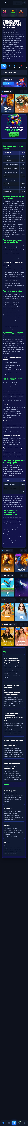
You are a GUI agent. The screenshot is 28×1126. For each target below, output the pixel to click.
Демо (21, 570)
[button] (21, 91)
